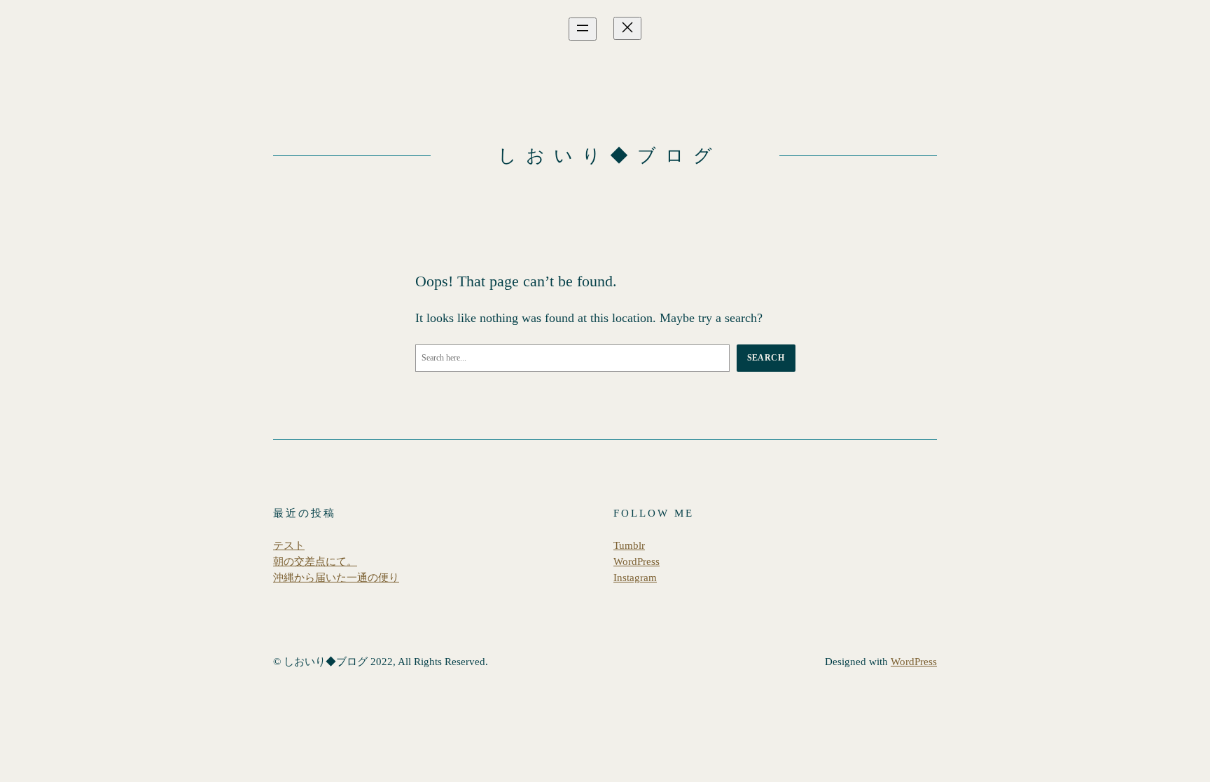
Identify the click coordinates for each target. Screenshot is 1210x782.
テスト (289, 545)
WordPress (636, 561)
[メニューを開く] (583, 29)
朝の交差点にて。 (315, 561)
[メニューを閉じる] (627, 28)
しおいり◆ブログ (609, 156)
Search (766, 358)
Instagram (635, 577)
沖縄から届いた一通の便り (336, 577)
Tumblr (629, 545)
